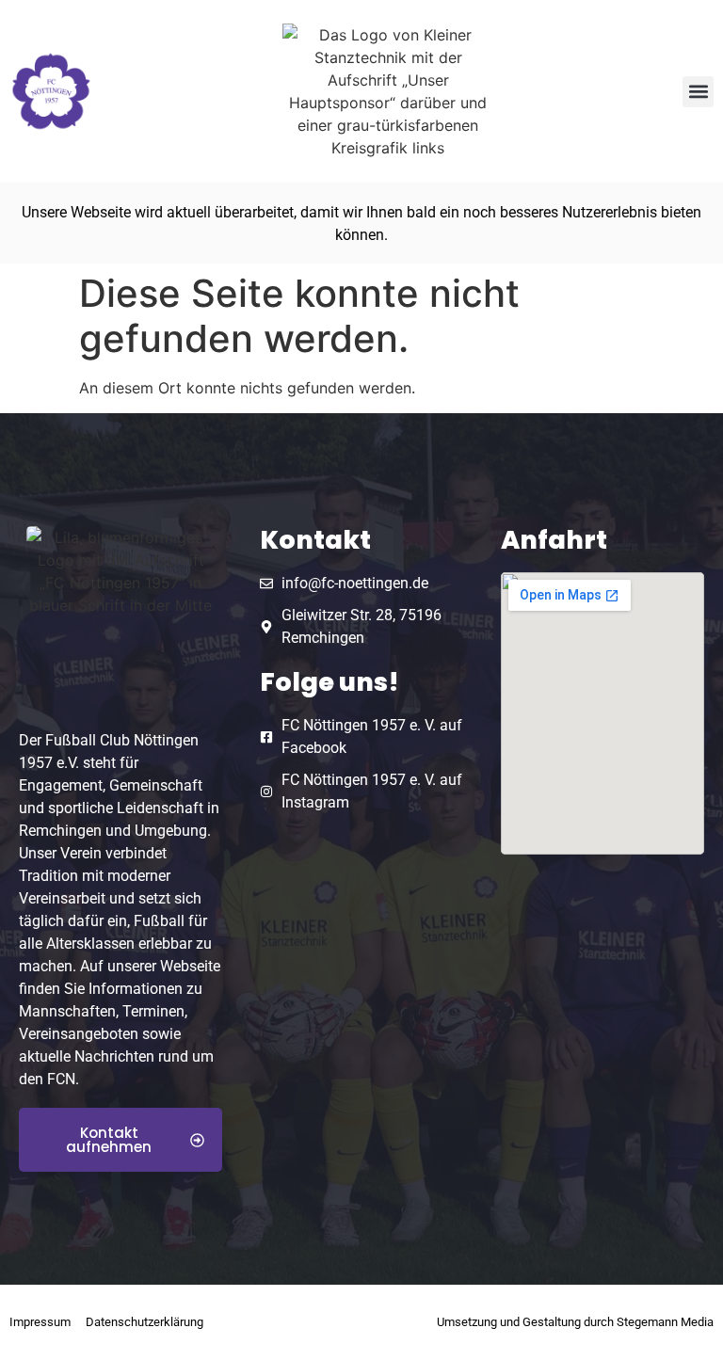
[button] (698, 91)
